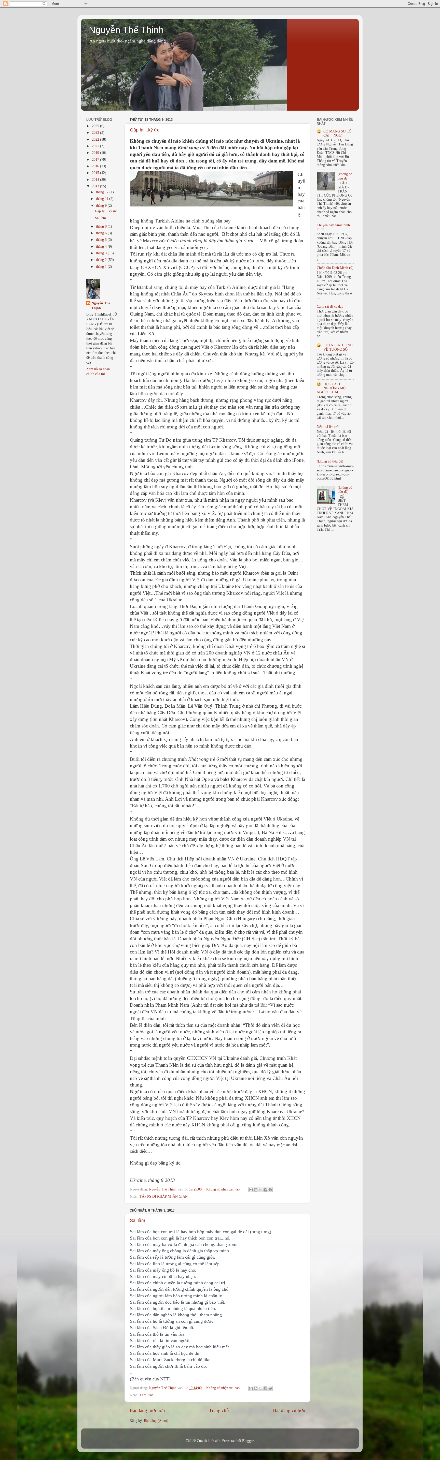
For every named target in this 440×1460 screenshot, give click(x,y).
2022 (96, 139)
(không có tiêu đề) (345, 176)
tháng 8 (102, 226)
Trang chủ (219, 1410)
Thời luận (147, 1395)
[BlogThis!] (255, 1189)
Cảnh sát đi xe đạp (330, 306)
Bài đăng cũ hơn (289, 1410)
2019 (96, 153)
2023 (96, 133)
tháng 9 (102, 205)
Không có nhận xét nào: (224, 1189)
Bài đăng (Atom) (156, 1421)
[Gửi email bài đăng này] (250, 1189)
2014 (96, 180)
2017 (96, 159)
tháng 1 (102, 267)
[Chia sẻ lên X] (260, 1189)
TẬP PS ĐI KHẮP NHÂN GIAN (164, 1196)
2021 (96, 146)
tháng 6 (102, 233)
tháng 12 (102, 192)
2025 (96, 126)
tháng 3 (102, 253)
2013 (96, 186)
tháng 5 (102, 240)
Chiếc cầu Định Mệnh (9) (335, 268)
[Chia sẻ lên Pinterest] (270, 1189)
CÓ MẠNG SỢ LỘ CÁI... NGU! (337, 133)
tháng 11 (102, 199)
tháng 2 (102, 260)
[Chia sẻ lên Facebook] (265, 1189)
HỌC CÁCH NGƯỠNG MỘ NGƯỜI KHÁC (331, 388)
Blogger (247, 1441)
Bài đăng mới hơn (147, 1410)
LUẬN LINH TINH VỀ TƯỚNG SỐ (338, 347)
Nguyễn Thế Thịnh (126, 30)
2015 (96, 173)
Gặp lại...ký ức (144, 129)
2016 (96, 166)
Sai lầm (137, 1220)
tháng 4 (102, 246)
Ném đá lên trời (328, 427)
